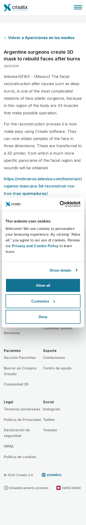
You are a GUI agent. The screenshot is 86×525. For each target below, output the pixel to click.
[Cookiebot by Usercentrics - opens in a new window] (61, 204)
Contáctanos (54, 358)
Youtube (50, 430)
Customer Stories (58, 328)
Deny (43, 317)
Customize (40, 301)
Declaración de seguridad (17, 433)
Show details (60, 270)
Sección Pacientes (20, 358)
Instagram (51, 409)
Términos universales (22, 409)
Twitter (49, 420)
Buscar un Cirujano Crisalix (20, 371)
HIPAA (8, 446)
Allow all (43, 285)
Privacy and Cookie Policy (35, 246)
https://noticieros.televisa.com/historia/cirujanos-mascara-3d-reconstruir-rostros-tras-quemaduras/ (43, 186)
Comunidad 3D (16, 384)
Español (54, 475)
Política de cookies (20, 457)
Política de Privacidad (22, 420)
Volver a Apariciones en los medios (41, 37)
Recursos (12, 333)
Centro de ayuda (57, 368)
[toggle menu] (78, 7)
